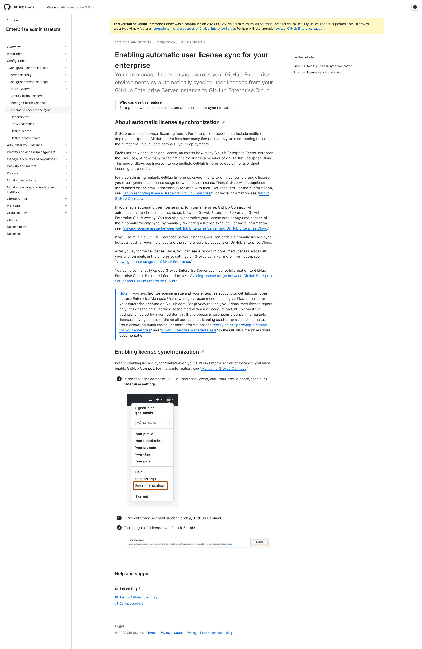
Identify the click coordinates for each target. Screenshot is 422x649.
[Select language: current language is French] (414, 7)
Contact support (131, 603)
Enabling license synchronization (157, 352)
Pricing (192, 633)
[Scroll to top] (412, 639)
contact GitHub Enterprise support (300, 28)
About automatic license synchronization (167, 122)
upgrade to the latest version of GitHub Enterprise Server (194, 28)
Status (178, 633)
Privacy (165, 633)
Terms (151, 633)
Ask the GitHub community (138, 597)
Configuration (165, 42)
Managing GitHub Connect (223, 368)
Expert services (211, 633)
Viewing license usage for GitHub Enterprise (153, 261)
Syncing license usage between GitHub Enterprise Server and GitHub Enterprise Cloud (195, 228)
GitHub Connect (190, 42)
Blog (229, 633)
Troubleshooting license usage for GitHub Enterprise (167, 193)
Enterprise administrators (33, 29)
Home (14, 20)
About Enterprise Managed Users (188, 330)
